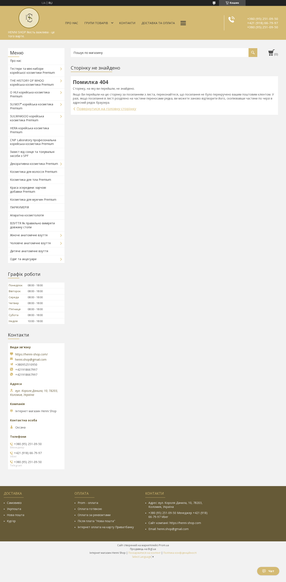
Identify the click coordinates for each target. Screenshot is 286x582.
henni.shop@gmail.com (30, 359)
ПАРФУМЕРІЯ (19, 207)
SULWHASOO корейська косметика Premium (27, 118)
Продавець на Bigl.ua (143, 549)
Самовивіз (14, 503)
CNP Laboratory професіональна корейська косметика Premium (33, 142)
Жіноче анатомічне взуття (29, 235)
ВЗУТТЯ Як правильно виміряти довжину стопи (32, 225)
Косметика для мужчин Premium (33, 199)
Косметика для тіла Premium (30, 180)
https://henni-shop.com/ (31, 354)
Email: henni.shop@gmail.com (168, 529)
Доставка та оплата (158, 23)
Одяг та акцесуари (23, 259)
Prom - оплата (88, 503)
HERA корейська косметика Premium (29, 130)
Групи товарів (96, 23)
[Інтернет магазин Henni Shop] (29, 17)
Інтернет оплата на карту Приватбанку (106, 527)
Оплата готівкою (90, 509)
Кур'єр (11, 521)
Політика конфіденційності (180, 553)
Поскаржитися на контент (144, 553)
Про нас (71, 23)
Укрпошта (14, 509)
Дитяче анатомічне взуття (29, 251)
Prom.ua (164, 545)
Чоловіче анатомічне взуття (30, 243)
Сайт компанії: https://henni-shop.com (174, 523)
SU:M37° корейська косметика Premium (31, 106)
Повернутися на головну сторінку (106, 108)
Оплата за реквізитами (94, 515)
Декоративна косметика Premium (34, 164)
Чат (271, 571)
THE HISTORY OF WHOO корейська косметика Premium (32, 82)
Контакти (127, 23)
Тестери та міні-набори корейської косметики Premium (32, 71)
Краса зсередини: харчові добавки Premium (28, 190)
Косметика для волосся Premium (33, 172)
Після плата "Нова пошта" (96, 521)
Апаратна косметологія (27, 215)
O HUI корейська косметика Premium (30, 94)
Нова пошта (15, 515)
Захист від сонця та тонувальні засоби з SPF (32, 154)
